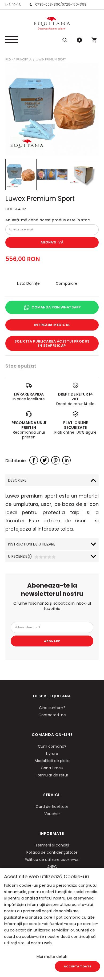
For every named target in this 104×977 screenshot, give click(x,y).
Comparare (66, 283)
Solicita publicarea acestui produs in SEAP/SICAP (52, 343)
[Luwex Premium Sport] (21, 174)
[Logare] (79, 39)
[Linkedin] (66, 460)
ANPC (52, 866)
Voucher (52, 813)
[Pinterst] (55, 460)
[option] (52, 109)
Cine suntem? (52, 707)
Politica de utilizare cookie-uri (52, 859)
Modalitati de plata (52, 760)
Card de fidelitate (52, 806)
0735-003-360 (47, 4)
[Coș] (94, 39)
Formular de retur (52, 775)
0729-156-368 (74, 4)
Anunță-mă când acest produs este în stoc (47, 220)
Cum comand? (52, 746)
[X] (44, 460)
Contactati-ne (52, 715)
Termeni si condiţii (52, 845)
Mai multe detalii (52, 956)
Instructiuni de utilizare (31, 544)
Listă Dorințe (28, 283)
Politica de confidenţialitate (52, 852)
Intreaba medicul (52, 324)
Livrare (52, 753)
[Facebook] (33, 460)
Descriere (17, 480)
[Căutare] (64, 39)
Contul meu (52, 768)
